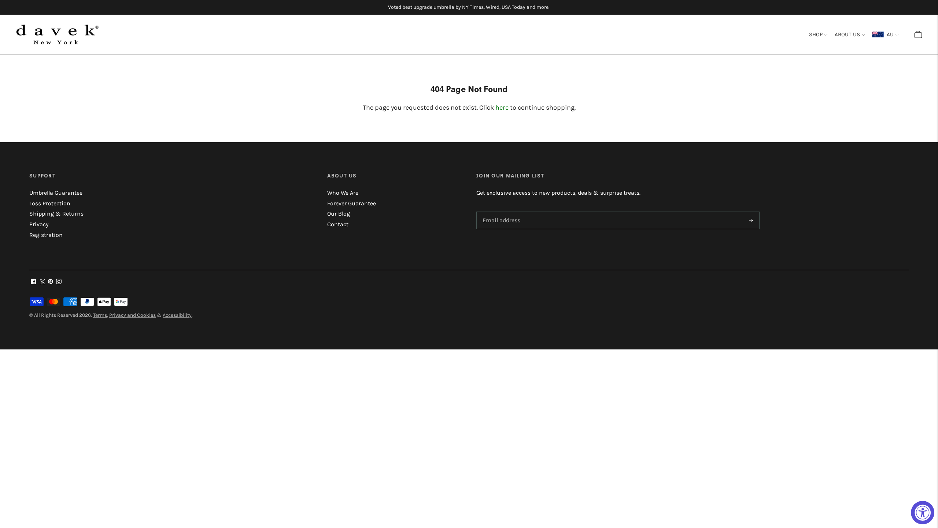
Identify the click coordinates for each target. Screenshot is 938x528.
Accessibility (177, 315)
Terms (100, 315)
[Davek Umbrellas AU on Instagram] (59, 282)
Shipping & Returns (56, 213)
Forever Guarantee (351, 203)
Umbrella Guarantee (55, 192)
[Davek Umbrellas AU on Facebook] (33, 282)
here (502, 107)
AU (889, 34)
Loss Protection (49, 203)
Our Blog (338, 213)
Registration (46, 234)
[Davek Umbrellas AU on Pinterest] (50, 282)
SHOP (816, 34)
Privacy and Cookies (132, 315)
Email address (500, 212)
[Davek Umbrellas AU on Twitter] (42, 282)
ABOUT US (847, 34)
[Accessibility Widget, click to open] (922, 512)
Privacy (38, 224)
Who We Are (342, 192)
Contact (337, 224)
